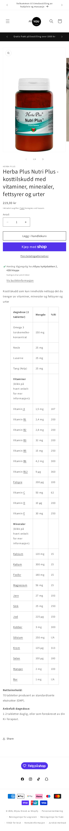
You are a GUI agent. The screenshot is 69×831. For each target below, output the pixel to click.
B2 (24, 430)
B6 (24, 461)
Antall (6, 214)
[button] (7, 21)
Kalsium (18, 554)
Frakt (22, 208)
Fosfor (17, 574)
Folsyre (17, 482)
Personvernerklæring (52, 811)
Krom (16, 648)
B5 (24, 450)
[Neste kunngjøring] (62, 5)
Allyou (17, 811)
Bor (15, 679)
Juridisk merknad (57, 822)
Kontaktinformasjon (35, 822)
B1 (24, 419)
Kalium (17, 564)
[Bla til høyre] (43, 159)
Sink (15, 606)
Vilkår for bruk (14, 822)
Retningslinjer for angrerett (23, 817)
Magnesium (20, 585)
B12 (25, 471)
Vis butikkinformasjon (20, 280)
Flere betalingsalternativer (35, 256)
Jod (15, 616)
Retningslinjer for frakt (52, 817)
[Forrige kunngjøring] (7, 5)
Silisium (18, 637)
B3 (24, 440)
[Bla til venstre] (26, 159)
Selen (16, 658)
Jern (16, 595)
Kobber (17, 627)
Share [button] (10, 738)
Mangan (18, 669)
